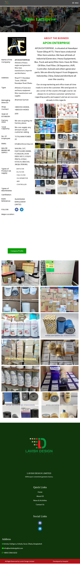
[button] (17, 251)
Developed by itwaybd (60, 561)
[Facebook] (16, 209)
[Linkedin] (21, 209)
